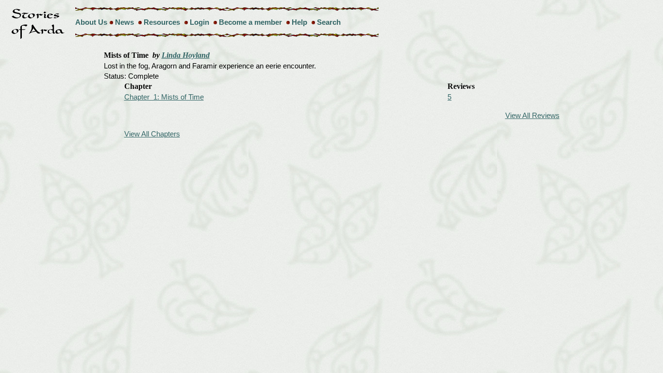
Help (299, 22)
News (124, 22)
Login (199, 22)
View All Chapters (152, 134)
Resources (162, 22)
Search (329, 22)
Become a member (250, 22)
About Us (91, 22)
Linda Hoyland (186, 55)
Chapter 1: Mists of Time (164, 97)
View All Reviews (532, 115)
